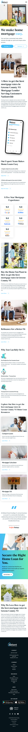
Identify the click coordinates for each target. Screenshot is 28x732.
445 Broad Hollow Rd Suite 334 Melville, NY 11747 (14, 656)
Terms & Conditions (14, 719)
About (14, 664)
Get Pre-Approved (14, 691)
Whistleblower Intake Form (14, 692)
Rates (14, 676)
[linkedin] (15, 714)
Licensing (14, 722)
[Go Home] (4, 2)
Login (14, 694)
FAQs (14, 682)
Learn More (4, 293)
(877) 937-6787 (14, 652)
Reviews (14, 669)
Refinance (20, 46)
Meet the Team (14, 666)
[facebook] (12, 714)
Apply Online (14, 689)
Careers (14, 667)
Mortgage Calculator (14, 677)
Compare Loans (14, 679)
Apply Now (3, 175)
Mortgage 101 (14, 681)
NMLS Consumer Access (14, 724)
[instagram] (9, 714)
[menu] (26, 2)
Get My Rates (7, 574)
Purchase (6, 46)
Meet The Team (4, 188)
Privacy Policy (14, 721)
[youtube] (18, 714)
